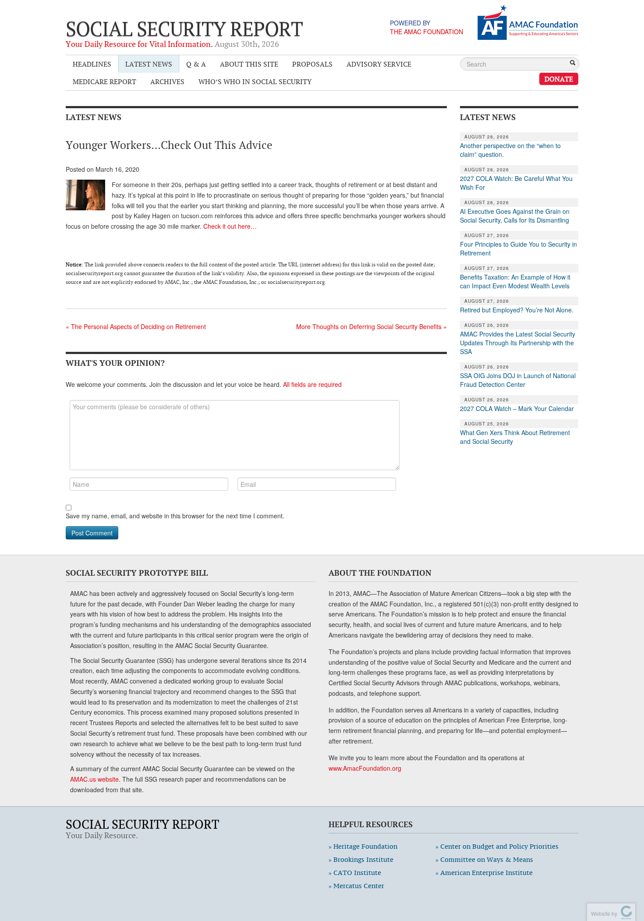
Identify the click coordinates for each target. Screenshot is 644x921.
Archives (167, 81)
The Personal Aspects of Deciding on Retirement (136, 326)
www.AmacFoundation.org (365, 768)
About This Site (249, 64)
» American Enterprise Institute (484, 872)
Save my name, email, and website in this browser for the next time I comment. (175, 515)
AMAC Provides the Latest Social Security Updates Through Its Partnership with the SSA (517, 342)
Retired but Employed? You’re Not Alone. (516, 309)
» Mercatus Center (356, 886)
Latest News (148, 64)
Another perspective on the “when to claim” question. (510, 150)
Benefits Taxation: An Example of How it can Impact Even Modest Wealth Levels (515, 281)
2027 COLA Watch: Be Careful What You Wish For (516, 182)
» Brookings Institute (361, 859)
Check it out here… (230, 226)
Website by (603, 913)
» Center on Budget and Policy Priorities (497, 846)
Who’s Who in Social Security (254, 81)
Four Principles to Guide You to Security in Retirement (518, 248)
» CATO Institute (355, 872)
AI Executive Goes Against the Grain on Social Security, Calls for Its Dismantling (515, 215)
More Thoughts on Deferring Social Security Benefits (371, 326)
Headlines (92, 64)
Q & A (196, 64)
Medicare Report (104, 81)
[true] (572, 63)
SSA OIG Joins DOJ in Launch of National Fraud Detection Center (518, 380)
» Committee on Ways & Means (484, 859)
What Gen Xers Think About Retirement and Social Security (515, 437)
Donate (559, 79)
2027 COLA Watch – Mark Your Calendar (517, 408)
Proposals (312, 64)
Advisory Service (379, 64)
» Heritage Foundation (363, 846)
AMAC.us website (94, 779)
